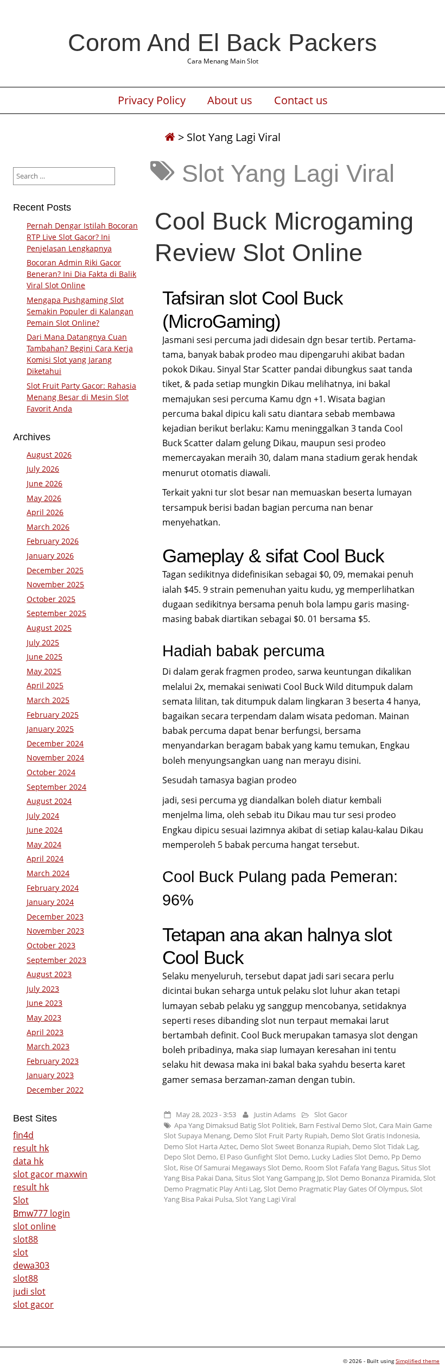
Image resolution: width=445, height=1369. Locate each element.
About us (229, 100)
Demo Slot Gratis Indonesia (374, 1135)
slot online (34, 1226)
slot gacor (33, 1304)
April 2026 (45, 512)
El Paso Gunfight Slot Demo (264, 1157)
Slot (21, 1200)
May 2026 (44, 498)
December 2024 (55, 743)
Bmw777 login (41, 1213)
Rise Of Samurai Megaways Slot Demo (240, 1167)
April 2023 (45, 1032)
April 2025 (45, 685)
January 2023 (50, 1075)
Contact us (301, 100)
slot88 (25, 1239)
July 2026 (43, 469)
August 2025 (49, 628)
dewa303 (31, 1265)
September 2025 (56, 613)
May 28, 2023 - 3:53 (206, 1114)
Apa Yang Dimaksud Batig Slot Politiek (235, 1125)
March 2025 (48, 700)
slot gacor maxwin (50, 1174)
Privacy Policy (152, 100)
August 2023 (49, 974)
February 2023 (53, 1061)
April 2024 (45, 858)
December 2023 (55, 916)
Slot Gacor (330, 1114)
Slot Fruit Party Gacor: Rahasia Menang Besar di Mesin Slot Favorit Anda (81, 397)
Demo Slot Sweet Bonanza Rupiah (294, 1146)
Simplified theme (418, 1361)
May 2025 (44, 671)
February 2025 (53, 714)
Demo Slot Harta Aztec (200, 1146)
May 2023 (44, 1017)
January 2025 (50, 729)
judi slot (29, 1291)
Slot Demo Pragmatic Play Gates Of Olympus (335, 1189)
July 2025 (43, 642)
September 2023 (56, 960)
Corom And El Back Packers (222, 42)
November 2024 (55, 757)
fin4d (23, 1135)
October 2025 (51, 599)
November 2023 (55, 931)
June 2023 (44, 1003)
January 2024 (50, 902)
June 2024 (44, 830)
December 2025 (55, 570)
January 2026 (50, 555)
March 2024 (48, 873)
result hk (31, 1148)
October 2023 (51, 945)
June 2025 (44, 656)
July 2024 (43, 815)
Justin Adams (275, 1114)
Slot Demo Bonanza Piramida (373, 1178)
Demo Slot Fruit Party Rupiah (280, 1135)
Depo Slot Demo (190, 1157)
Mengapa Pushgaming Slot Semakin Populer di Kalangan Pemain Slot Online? (80, 311)
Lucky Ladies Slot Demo (350, 1157)
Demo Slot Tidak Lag (385, 1146)
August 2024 (49, 801)
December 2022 (55, 1090)
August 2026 (49, 454)
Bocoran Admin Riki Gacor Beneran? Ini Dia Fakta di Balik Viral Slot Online (81, 273)
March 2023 (48, 1046)
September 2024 (56, 787)
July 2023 (43, 989)
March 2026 (48, 527)
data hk (28, 1161)
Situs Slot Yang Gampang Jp (279, 1178)
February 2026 (53, 541)
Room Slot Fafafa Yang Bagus (351, 1167)
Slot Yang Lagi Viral (266, 1199)
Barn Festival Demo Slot (337, 1125)
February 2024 (53, 888)
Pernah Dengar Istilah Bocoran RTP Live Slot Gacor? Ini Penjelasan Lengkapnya (82, 236)
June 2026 (44, 483)
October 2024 (51, 772)
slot (20, 1252)
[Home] (169, 137)
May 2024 (44, 844)
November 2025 (55, 584)
